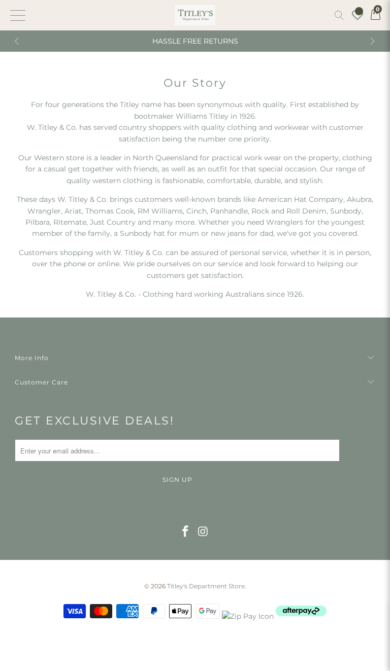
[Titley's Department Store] (195, 15)
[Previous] (18, 41)
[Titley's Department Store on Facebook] (185, 532)
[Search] (339, 15)
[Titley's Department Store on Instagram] (203, 532)
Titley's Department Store (206, 586)
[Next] (372, 41)
